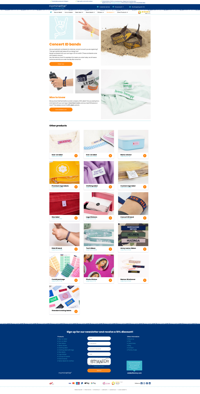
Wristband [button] (110, 12)
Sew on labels (58, 12)
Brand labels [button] (89, 12)
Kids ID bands (63, 359)
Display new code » (99, 366)
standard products (116, 2)
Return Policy (96, 389)
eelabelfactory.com (134, 373)
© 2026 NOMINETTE (122, 389)
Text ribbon (62, 343)
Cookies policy (113, 389)
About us (131, 339)
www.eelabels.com (61, 109)
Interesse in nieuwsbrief (95, 349)
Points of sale (132, 350)
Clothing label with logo (66, 350)
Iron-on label (63, 341)
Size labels (62, 352)
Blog (129, 345)
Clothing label (63, 348)
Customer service (105, 7)
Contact (131, 348)
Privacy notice (88, 389)
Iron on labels (69, 12)
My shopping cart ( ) (138, 7)
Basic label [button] (78, 12)
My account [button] (118, 7)
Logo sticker (62, 354)
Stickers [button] (100, 12)
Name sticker (63, 345)
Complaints (104, 389)
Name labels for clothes (66, 361)
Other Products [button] (121, 12)
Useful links (132, 343)
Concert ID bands (64, 356)
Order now (61, 64)
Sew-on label (63, 339)
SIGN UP (99, 370)
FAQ (129, 341)
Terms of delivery (78, 389)
